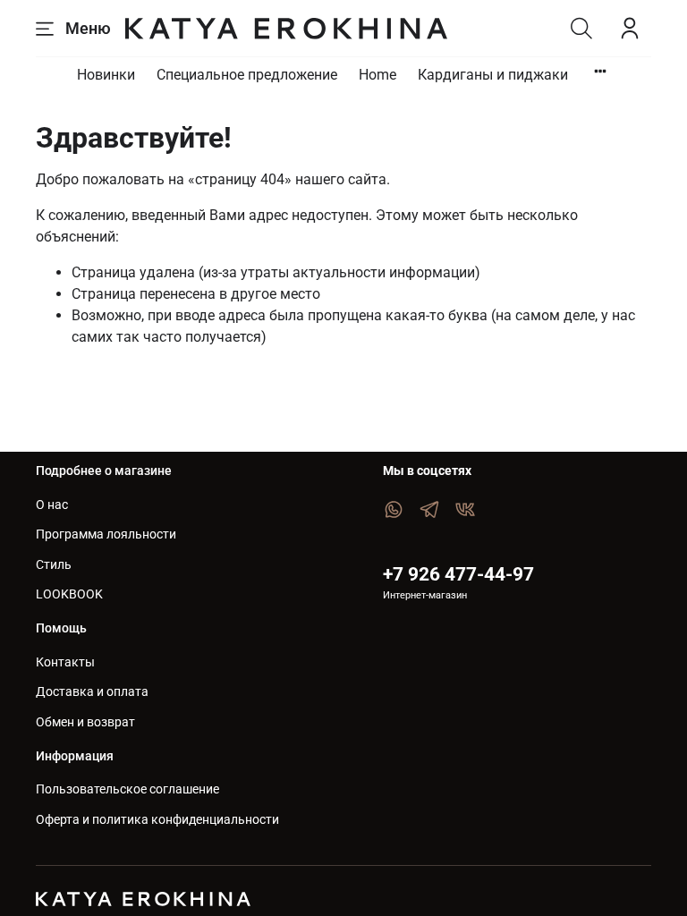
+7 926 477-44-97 (458, 574)
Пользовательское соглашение (127, 789)
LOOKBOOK (69, 594)
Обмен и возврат (85, 722)
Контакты (65, 662)
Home (377, 74)
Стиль (54, 564)
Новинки (106, 74)
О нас (52, 505)
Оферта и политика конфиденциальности (157, 819)
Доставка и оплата (92, 692)
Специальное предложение (247, 74)
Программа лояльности (106, 534)
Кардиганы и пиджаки (493, 74)
